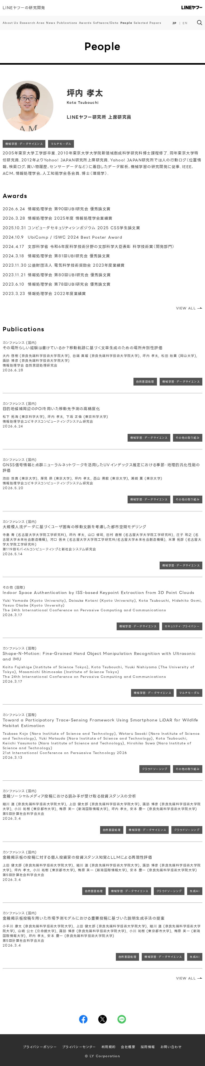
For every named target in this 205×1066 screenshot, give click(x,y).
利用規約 (108, 1046)
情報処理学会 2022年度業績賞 (44, 294)
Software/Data (106, 23)
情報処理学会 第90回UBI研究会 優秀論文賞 (57, 209)
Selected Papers (147, 23)
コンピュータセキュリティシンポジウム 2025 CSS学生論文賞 (71, 228)
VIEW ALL (186, 308)
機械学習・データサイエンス (24, 144)
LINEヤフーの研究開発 (24, 8)
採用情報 (148, 1046)
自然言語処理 (145, 381)
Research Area (32, 23)
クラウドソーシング (155, 769)
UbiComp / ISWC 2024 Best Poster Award (62, 237)
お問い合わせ (171, 1046)
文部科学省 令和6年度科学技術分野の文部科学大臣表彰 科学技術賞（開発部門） (89, 247)
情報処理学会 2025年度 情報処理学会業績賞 (58, 218)
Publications (67, 23)
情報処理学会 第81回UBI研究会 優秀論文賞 (56, 256)
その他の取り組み (188, 437)
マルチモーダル (61, 144)
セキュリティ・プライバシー (182, 626)
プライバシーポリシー (40, 1046)
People (126, 23)
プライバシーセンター (79, 1046)
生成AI (195, 891)
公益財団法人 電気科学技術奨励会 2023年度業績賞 (64, 265)
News (50, 23)
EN (185, 23)
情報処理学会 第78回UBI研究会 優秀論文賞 (57, 284)
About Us (10, 23)
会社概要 (128, 1046)
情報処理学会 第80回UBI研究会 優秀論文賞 (57, 275)
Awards (85, 23)
